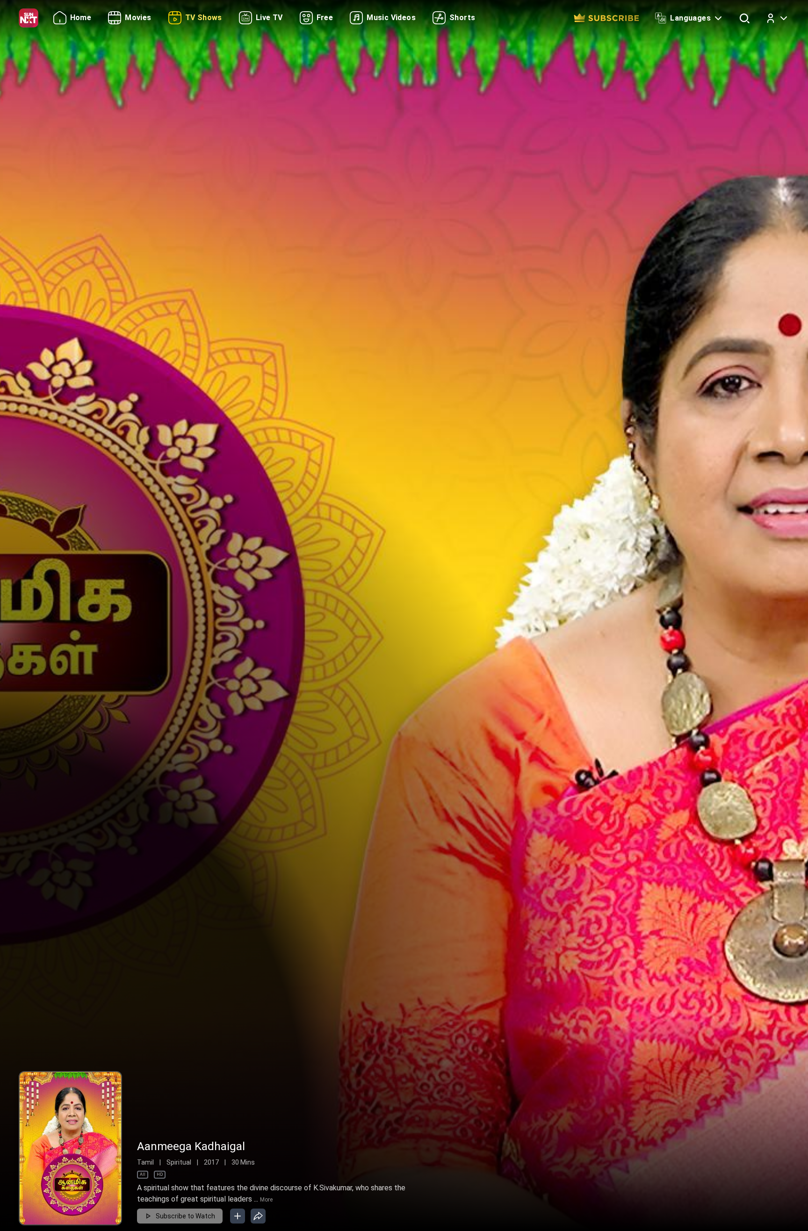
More (266, 1199)
